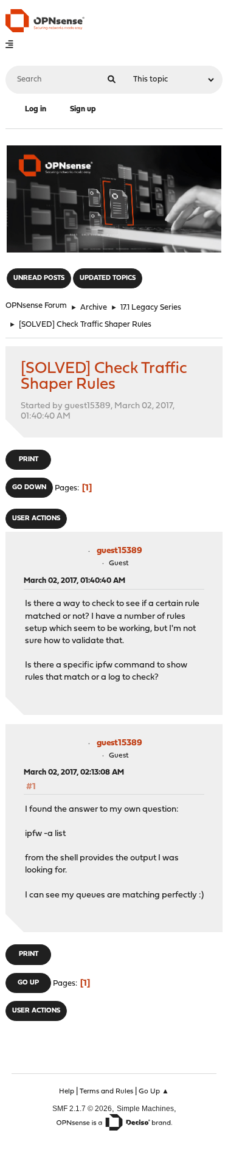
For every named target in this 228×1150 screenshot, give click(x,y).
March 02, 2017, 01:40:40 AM (74, 581)
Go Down (29, 487)
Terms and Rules (106, 1091)
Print (28, 459)
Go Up (28, 983)
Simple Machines (145, 1108)
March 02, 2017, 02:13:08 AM (74, 772)
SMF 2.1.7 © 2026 (82, 1108)
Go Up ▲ (154, 1091)
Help (66, 1091)
